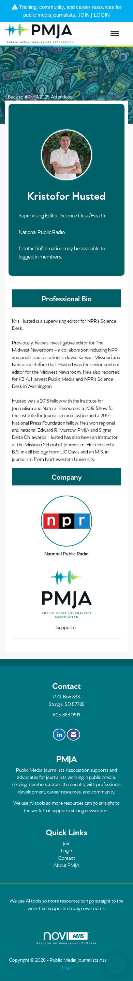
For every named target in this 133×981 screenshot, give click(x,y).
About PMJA (66, 865)
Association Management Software (66, 943)
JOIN (84, 15)
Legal (67, 967)
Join (66, 843)
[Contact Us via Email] (73, 735)
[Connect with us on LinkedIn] (59, 735)
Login (66, 850)
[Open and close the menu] (100, 33)
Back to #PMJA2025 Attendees (40, 96)
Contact (66, 858)
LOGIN (102, 15)
